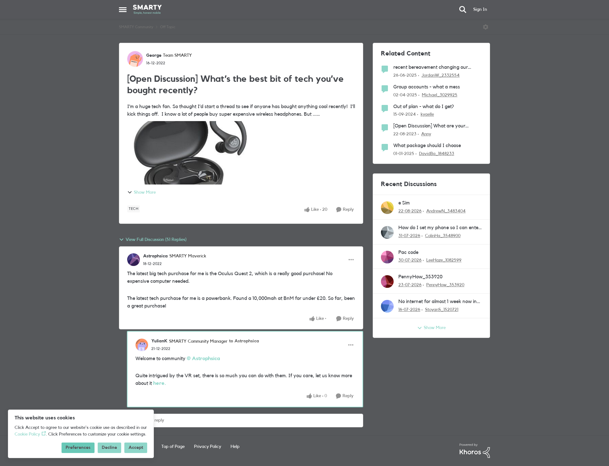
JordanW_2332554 (441, 75)
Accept (135, 447)
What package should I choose (427, 145)
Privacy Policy (207, 446)
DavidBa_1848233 (436, 154)
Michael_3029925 (439, 95)
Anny (426, 134)
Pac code (408, 252)
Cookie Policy (27, 434)
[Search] (463, 9)
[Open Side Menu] (123, 9)
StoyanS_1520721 (441, 309)
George (153, 55)
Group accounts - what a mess (426, 86)
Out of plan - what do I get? (423, 106)
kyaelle (427, 114)
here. (159, 383)
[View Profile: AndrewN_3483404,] (387, 207)
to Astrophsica (244, 341)
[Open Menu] (485, 27)
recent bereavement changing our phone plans (430, 68)
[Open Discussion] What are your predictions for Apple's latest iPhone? (433, 126)
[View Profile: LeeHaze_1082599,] (387, 257)
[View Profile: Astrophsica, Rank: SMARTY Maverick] (133, 259)
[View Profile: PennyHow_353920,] (387, 281)
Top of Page (173, 446)
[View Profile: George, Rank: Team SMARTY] (135, 59)
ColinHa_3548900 (443, 236)
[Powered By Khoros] (475, 450)
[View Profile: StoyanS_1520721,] (387, 306)
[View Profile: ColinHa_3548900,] (387, 232)
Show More (145, 192)
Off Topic (167, 27)
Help (235, 446)
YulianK (159, 341)
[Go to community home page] (147, 9)
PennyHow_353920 (420, 276)
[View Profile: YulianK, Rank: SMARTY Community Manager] (141, 345)
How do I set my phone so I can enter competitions (439, 228)
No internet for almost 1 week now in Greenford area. (437, 302)
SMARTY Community (136, 27)
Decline (109, 447)
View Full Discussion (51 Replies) (156, 239)
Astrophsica (155, 256)
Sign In (480, 9)
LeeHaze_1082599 (444, 260)
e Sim (404, 202)
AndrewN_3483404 (446, 211)
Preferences (78, 447)
